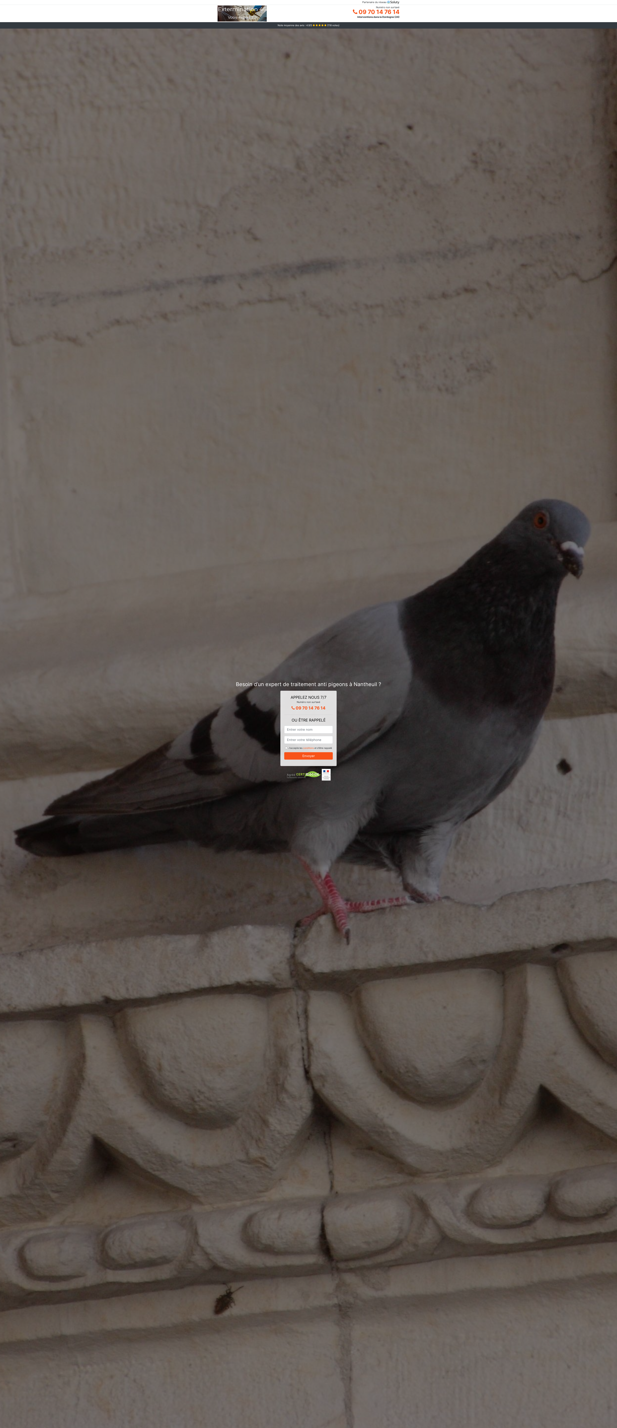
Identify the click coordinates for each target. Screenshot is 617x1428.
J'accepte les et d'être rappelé (310, 748)
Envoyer (308, 756)
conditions (308, 748)
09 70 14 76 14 (378, 11)
